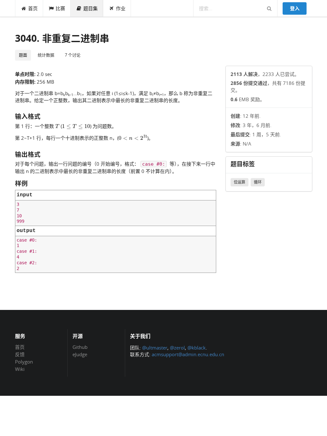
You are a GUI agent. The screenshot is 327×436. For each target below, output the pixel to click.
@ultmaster (154, 347)
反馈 (20, 354)
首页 (33, 8)
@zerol (177, 347)
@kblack (196, 347)
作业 (120, 8)
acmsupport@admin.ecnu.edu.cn (188, 354)
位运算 (239, 182)
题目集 (90, 8)
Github (79, 347)
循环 (258, 182)
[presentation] (57, 126)
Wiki (20, 369)
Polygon (24, 361)
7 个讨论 (72, 55)
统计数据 (46, 55)
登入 (295, 8)
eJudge (79, 354)
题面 (23, 55)
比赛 (60, 8)
